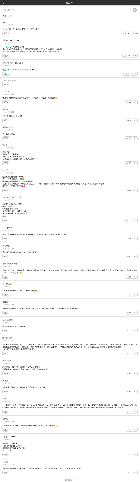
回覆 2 (5, 102)
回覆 (5, 256)
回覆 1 (5, 138)
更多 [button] (4, 216)
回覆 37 (6, 33)
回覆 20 (6, 74)
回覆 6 (5, 120)
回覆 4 (5, 374)
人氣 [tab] (4, 16)
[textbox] (68, 10)
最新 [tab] (11, 16)
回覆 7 (5, 221)
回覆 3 (5, 331)
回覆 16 (6, 56)
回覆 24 (6, 84)
